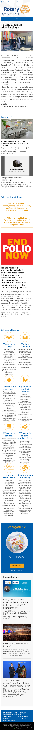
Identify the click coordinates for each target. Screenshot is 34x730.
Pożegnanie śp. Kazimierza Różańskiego (12, 179)
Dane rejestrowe (10, 713)
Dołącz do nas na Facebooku (12, 2)
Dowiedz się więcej (17, 570)
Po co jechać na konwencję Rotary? (16, 645)
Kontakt (22, 713)
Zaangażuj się (8, 716)
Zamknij (18, 728)
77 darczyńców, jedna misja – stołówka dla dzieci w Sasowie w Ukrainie (14, 143)
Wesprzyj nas (17, 565)
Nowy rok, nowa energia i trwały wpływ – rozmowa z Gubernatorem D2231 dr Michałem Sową (16, 603)
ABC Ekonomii (17, 556)
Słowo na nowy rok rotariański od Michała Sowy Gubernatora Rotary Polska (17, 683)
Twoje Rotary (22, 716)
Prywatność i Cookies (12, 714)
